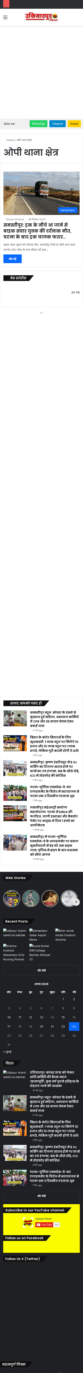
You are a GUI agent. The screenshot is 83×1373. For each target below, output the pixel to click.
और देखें (41, 970)
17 (8, 1026)
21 (52, 1026)
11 (20, 1017)
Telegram (57, 123)
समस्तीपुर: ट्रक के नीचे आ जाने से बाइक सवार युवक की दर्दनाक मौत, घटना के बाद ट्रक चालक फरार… (37, 231)
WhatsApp (38, 123)
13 (41, 1017)
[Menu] (5, 19)
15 (63, 1017)
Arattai (74, 123)
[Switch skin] (70, 19)
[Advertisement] (41, 71)
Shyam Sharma (15, 219)
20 (41, 1026)
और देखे (75, 292)
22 (63, 1026)
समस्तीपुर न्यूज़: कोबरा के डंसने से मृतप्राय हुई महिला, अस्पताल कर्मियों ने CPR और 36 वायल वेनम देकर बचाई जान (54, 719)
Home (10, 140)
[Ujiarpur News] (41, 17)
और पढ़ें (12, 259)
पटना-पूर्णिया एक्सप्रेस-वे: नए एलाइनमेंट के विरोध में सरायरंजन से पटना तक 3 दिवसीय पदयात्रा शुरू (54, 791)
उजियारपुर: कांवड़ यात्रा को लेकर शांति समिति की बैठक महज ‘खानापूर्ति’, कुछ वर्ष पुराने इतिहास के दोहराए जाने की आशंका (54, 1079)
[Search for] (78, 19)
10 (8, 1017)
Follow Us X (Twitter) (22, 1259)
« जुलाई (7, 1051)
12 (30, 1017)
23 (74, 1026)
